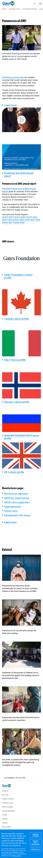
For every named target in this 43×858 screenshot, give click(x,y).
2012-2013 (24, 220)
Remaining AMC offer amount (17, 515)
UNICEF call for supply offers (17, 502)
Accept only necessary (35, 842)
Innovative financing (30, 9)
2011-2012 (35, 220)
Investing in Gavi (14, 9)
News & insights (7, 807)
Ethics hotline (6, 827)
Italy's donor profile (14, 359)
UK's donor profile (14, 472)
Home (4, 9)
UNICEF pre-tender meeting (16, 498)
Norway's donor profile (16, 401)
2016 (22, 217)
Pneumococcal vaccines (13, 77)
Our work (5, 795)
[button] (21, 120)
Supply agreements (12, 507)
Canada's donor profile (16, 318)
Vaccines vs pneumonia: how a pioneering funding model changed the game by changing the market (20, 762)
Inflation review (11, 511)
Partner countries (8, 799)
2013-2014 (13, 220)
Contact (4, 823)
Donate (4, 815)
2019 (4, 217)
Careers (5, 819)
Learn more (10, 105)
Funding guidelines (8, 811)
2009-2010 (19, 223)
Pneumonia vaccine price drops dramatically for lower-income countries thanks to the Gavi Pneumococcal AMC (20, 588)
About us (5, 791)
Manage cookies (35, 835)
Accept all (35, 849)
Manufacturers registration (16, 494)
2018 (10, 217)
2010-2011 (8, 223)
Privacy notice (16, 856)
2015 (29, 217)
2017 (16, 217)
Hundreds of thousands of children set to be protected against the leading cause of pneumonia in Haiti (20, 675)
